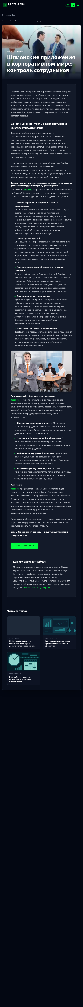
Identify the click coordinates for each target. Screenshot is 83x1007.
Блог (11, 21)
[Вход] (73, 5)
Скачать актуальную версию (36, 587)
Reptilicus (27, 189)
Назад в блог (10, 15)
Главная (5, 21)
